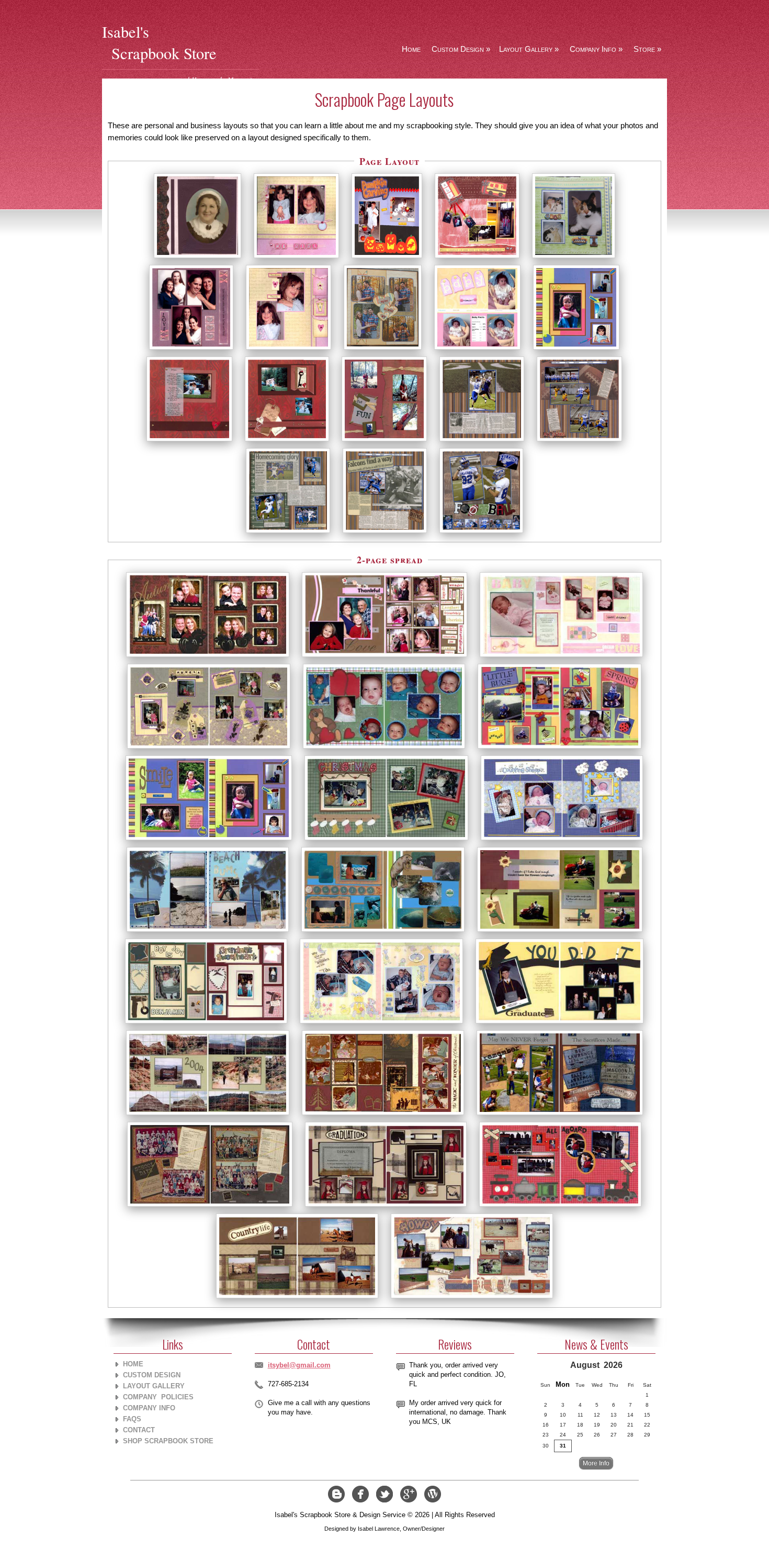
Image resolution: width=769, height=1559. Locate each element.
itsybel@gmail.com (299, 1365)
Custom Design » (461, 48)
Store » (647, 48)
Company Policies (158, 1397)
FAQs (132, 1419)
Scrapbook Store (164, 53)
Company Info (149, 1408)
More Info (596, 1463)
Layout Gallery (154, 1386)
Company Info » (596, 48)
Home (411, 48)
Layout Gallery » (529, 48)
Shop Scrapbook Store (168, 1441)
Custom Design (151, 1375)
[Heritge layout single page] (197, 257)
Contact (139, 1430)
